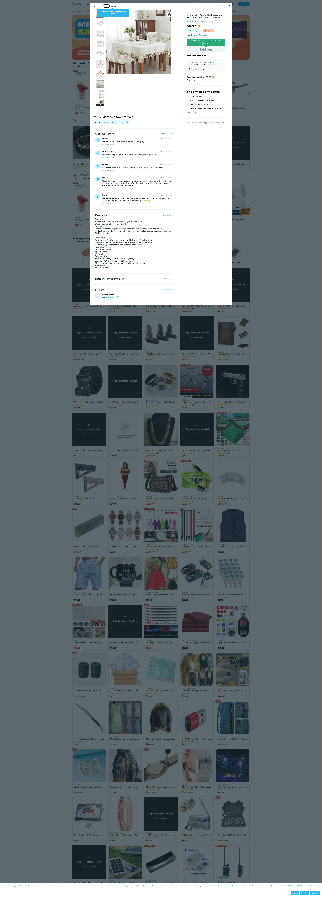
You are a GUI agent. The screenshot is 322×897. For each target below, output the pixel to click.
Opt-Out (304, 893)
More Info (315, 893)
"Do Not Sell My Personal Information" (303, 886)
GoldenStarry (108, 295)
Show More (167, 134)
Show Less (168, 215)
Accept (295, 893)
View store (167, 290)
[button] (229, 6)
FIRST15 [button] (206, 44)
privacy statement (101, 886)
